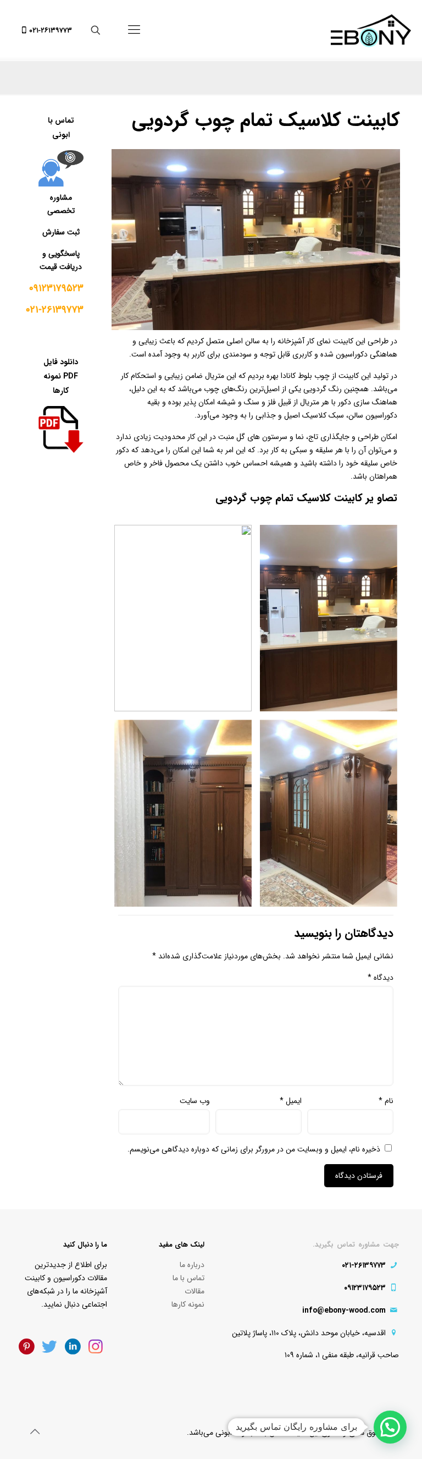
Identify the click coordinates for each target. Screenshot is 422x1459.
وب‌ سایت (195, 1101)
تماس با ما (188, 1278)
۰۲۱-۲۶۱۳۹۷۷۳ (50, 30)
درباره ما (192, 1265)
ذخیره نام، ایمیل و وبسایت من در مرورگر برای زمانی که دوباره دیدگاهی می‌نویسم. (253, 1149)
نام (386, 1101)
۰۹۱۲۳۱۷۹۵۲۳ (56, 288)
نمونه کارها (187, 1304)
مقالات (194, 1291)
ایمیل (291, 1101)
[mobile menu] (134, 30)
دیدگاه (380, 978)
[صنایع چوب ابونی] (371, 30)
